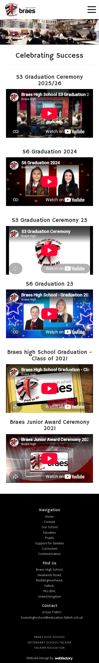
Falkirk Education (49, 647)
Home (49, 516)
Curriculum (49, 548)
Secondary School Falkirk (50, 642)
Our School (50, 527)
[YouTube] (45, 628)
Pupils (49, 538)
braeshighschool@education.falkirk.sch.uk (52, 617)
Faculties (49, 532)
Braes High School (49, 637)
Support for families (49, 543)
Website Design (37, 658)
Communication (49, 554)
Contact (49, 522)
